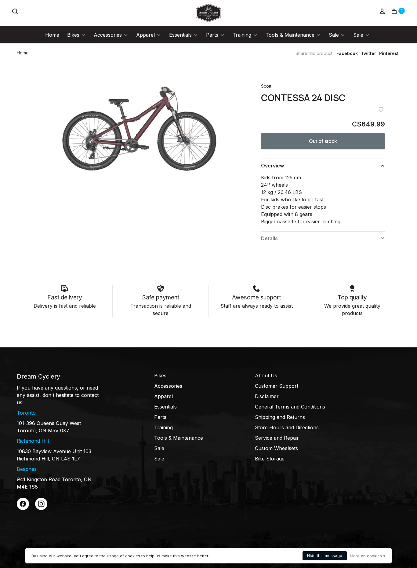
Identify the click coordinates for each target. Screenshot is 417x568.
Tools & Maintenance (290, 35)
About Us (266, 375)
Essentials (180, 35)
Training (242, 35)
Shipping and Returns (280, 417)
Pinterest (389, 53)
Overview (272, 166)
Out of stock (323, 141)
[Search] (15, 12)
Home (52, 35)
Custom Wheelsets (276, 448)
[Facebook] (23, 508)
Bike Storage (270, 459)
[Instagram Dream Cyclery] (41, 508)
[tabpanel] (138, 127)
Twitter (368, 53)
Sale (334, 35)
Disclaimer (267, 396)
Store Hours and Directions (287, 427)
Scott (266, 86)
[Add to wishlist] (381, 110)
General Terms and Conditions (290, 407)
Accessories (108, 35)
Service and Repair (277, 438)
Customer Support (276, 386)
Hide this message (324, 555)
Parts (212, 35)
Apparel (145, 35)
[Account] (382, 12)
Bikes (73, 35)
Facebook (347, 53)
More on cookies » (368, 555)
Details (269, 238)
